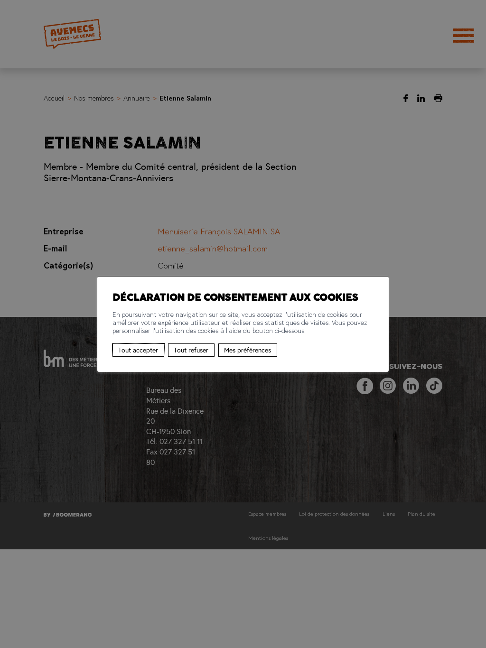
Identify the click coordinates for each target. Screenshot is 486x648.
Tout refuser (191, 350)
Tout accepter (138, 350)
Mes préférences (247, 350)
